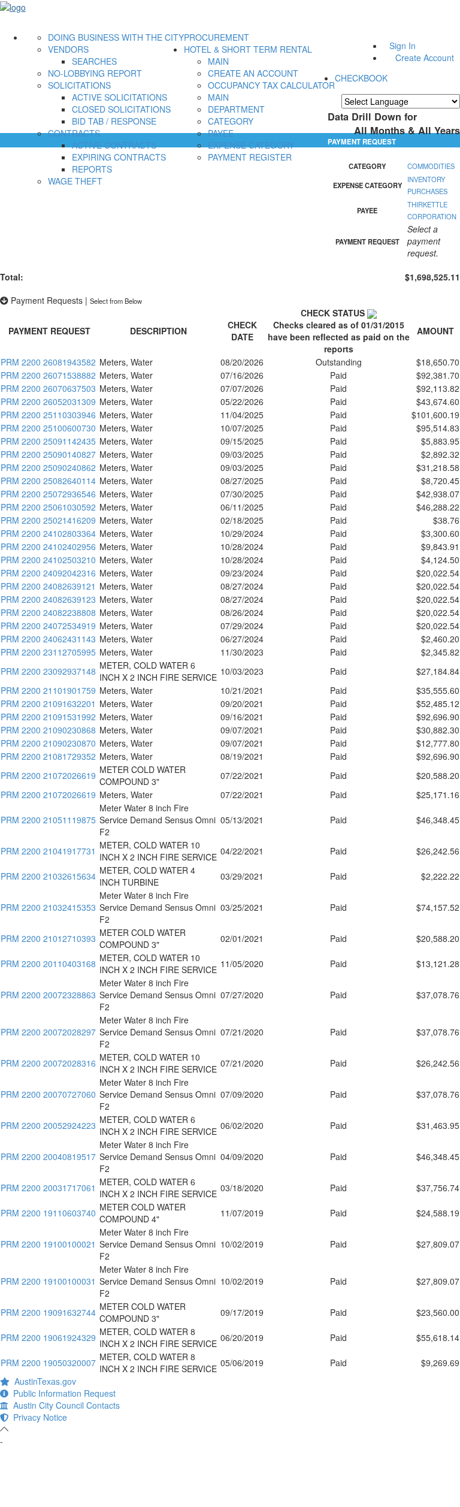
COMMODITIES (431, 166)
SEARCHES (94, 61)
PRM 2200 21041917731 (48, 851)
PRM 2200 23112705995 (48, 652)
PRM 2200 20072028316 (48, 1063)
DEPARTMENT (236, 109)
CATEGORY (230, 121)
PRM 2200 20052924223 (48, 1125)
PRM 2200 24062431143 (48, 639)
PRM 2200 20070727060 (48, 1094)
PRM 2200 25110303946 (48, 415)
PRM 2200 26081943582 (48, 362)
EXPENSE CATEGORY (251, 145)
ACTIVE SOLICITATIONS (119, 97)
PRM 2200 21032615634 (48, 876)
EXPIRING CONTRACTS (119, 157)
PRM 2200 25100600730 (48, 428)
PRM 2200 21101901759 (48, 690)
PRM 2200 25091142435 (48, 441)
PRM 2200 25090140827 (48, 454)
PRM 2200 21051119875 (48, 820)
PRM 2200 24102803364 (48, 533)
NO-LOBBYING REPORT (95, 73)
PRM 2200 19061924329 (48, 1337)
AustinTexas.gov (43, 1381)
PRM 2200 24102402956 (48, 546)
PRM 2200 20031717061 (48, 1188)
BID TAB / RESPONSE (114, 121)
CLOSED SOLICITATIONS (121, 109)
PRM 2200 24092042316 (48, 573)
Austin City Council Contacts (64, 1405)
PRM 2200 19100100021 (48, 1244)
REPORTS (92, 169)
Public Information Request (62, 1393)
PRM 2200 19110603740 (48, 1213)
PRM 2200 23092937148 (48, 671)
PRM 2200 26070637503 (48, 388)
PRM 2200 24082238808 (48, 612)
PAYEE (221, 133)
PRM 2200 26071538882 (48, 375)
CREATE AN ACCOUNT (253, 73)
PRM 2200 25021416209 (48, 520)
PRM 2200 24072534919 (48, 626)
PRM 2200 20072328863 (48, 995)
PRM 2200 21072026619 (48, 775)
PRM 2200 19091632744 (48, 1312)
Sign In (402, 46)
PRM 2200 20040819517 (48, 1156)
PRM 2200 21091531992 (48, 717)
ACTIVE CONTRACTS (114, 145)
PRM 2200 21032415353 (48, 907)
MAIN (218, 61)
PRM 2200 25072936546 (48, 494)
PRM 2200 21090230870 (48, 743)
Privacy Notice (37, 1417)
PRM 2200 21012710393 (48, 938)
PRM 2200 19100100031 (48, 1281)
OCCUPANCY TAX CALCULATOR (271, 85)
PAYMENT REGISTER (250, 157)
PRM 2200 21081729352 (48, 756)
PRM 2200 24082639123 (48, 599)
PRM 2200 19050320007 (48, 1363)
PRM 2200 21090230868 (48, 730)
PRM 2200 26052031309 (48, 401)
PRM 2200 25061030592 (48, 507)
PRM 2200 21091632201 (48, 703)
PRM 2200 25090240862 (48, 467)
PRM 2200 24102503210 (48, 560)
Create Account (424, 58)
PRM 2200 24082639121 (48, 586)
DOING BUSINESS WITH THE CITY (116, 37)
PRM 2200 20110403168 (48, 964)
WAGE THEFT (75, 181)
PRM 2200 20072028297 (48, 1032)
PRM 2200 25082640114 (48, 481)
